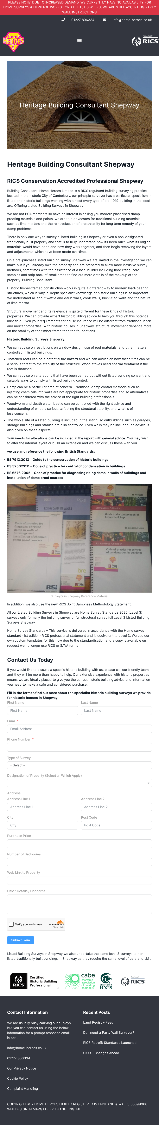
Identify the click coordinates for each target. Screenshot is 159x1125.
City (10, 817)
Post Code (89, 817)
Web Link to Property (23, 872)
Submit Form (20, 940)
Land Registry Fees (98, 1022)
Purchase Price (19, 836)
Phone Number (19, 739)
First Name (15, 703)
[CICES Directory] (106, 981)
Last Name (89, 703)
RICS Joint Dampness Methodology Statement (95, 604)
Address (14, 793)
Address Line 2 (93, 799)
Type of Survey (19, 758)
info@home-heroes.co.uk (132, 20)
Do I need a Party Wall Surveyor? (108, 1032)
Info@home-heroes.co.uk (26, 1048)
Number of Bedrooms (24, 854)
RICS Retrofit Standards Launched (110, 1043)
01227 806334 (82, 20)
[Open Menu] (79, 40)
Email (11, 721)
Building (28, 280)
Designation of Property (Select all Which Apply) (44, 776)
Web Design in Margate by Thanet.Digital (44, 1109)
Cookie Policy (17, 1078)
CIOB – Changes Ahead (101, 1053)
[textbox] (79, 783)
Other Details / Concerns (26, 891)
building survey (58, 260)
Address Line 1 (18, 799)
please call (113, 670)
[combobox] (79, 783)
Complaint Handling (22, 1089)
